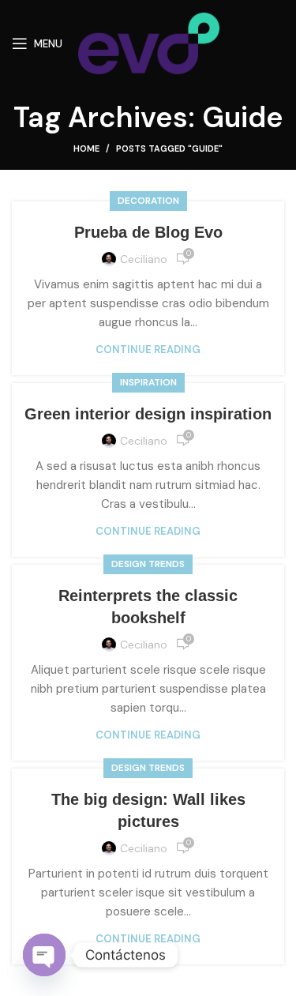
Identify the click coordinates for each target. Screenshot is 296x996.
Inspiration (148, 382)
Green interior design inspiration (148, 414)
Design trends (148, 564)
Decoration (148, 200)
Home (86, 148)
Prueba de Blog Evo (148, 232)
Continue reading (148, 349)
